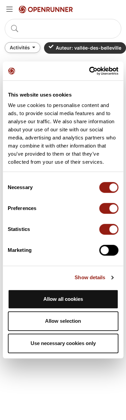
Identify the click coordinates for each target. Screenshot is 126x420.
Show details (90, 277)
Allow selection (63, 321)
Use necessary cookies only (63, 343)
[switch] (108, 208)
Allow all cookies (63, 299)
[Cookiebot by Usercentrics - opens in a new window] (89, 71)
